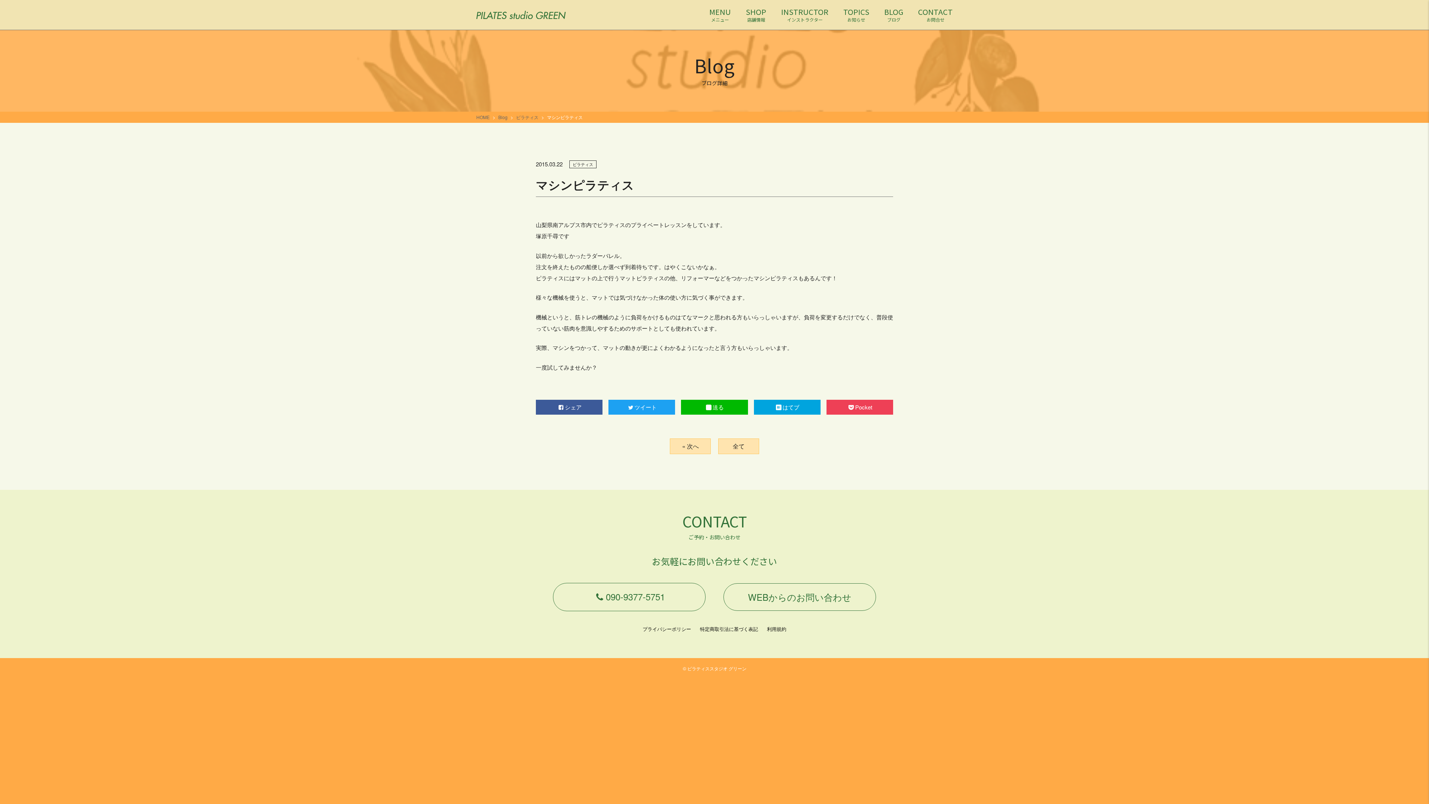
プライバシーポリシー (667, 628)
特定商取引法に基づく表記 (729, 628)
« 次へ (690, 446)
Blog (503, 117)
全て (739, 446)
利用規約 (776, 628)
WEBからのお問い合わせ (799, 596)
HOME (483, 117)
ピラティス (527, 117)
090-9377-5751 (635, 596)
